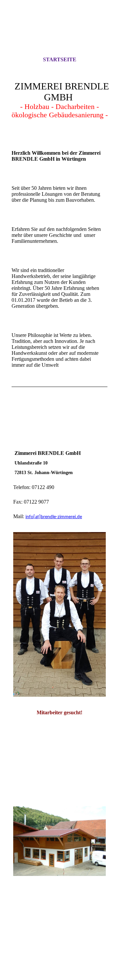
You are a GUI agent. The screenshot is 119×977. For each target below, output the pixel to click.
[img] (59, 34)
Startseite (59, 59)
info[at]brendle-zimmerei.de (53, 517)
